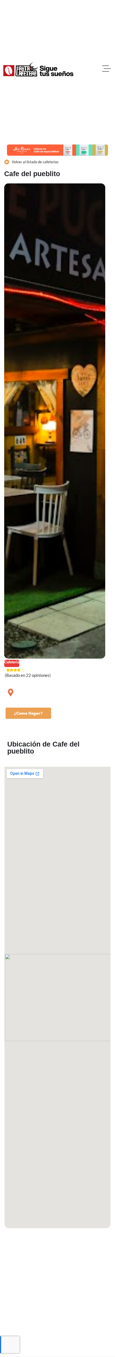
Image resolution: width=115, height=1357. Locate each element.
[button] (106, 69)
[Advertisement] (57, 1294)
